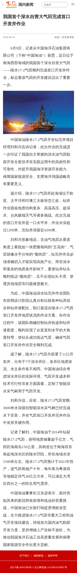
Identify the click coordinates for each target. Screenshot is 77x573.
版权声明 (53, 555)
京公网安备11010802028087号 (50, 567)
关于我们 (24, 555)
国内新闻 (26, 4)
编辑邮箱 (38, 555)
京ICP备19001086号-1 (22, 567)
